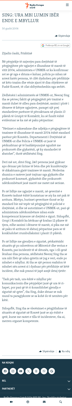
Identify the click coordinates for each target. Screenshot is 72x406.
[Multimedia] (11, 402)
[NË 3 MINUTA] (44, 402)
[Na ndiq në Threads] (36, 371)
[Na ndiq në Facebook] (5, 371)
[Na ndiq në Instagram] (13, 371)
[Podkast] (28, 402)
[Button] (62, 36)
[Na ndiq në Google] (52, 371)
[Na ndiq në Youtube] (21, 371)
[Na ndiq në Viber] (44, 371)
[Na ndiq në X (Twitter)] (28, 371)
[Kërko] (61, 402)
